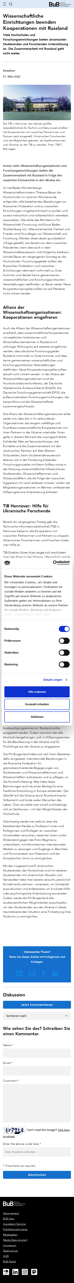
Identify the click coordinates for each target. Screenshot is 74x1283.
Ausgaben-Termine (14, 1224)
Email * (8, 1063)
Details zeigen (52, 679)
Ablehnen (37, 716)
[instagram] (26, 1272)
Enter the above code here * (22, 1144)
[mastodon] (35, 1272)
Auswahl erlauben (37, 704)
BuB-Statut (9, 1261)
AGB (6, 1256)
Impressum (9, 1245)
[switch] (64, 641)
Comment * (11, 1080)
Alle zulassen (37, 691)
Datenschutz (10, 1250)
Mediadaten (10, 1234)
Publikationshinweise (15, 1229)
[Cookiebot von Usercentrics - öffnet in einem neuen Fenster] (53, 562)
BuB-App (8, 1218)
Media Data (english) (15, 1240)
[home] (60, 4)
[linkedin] (17, 1272)
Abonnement (11, 1213)
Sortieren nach (16, 1015)
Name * (8, 1045)
